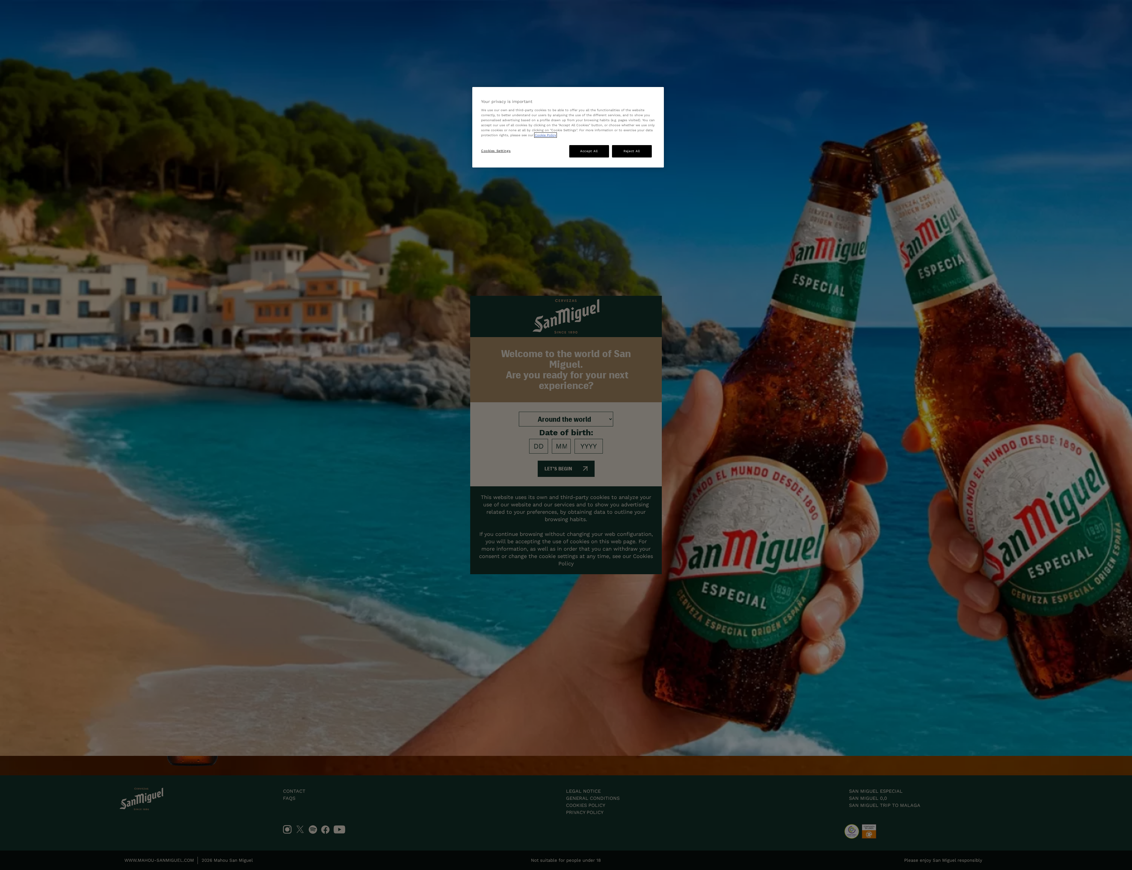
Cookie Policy (545, 135)
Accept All (589, 151)
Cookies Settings (496, 151)
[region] (568, 127)
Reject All (631, 151)
